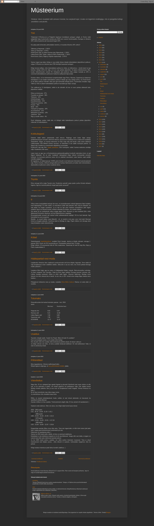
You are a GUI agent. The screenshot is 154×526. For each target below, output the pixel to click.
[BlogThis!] (58, 127)
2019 (100, 62)
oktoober (103, 69)
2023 (100, 52)
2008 (100, 144)
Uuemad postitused (37, 458)
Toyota (34, 179)
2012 (100, 134)
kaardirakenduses (46, 241)
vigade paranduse (52, 147)
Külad (34, 237)
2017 (100, 122)
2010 (100, 139)
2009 (100, 141)
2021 (100, 57)
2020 (100, 60)
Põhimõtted (36, 360)
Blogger (108, 512)
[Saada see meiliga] (56, 127)
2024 (100, 50)
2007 (100, 146)
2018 (100, 119)
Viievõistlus (36, 380)
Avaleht (60, 458)
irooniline (35, 480)
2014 (100, 129)
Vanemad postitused (84, 458)
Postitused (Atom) (42, 461)
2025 (100, 47)
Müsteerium (47, 10)
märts (102, 111)
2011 (100, 136)
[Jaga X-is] (60, 127)
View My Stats (101, 155)
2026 (100, 45)
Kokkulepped (37, 133)
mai (101, 106)
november (103, 67)
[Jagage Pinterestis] (64, 127)
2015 (100, 127)
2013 (100, 131)
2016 (100, 124)
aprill (101, 109)
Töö (33, 33)
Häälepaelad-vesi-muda (43, 258)
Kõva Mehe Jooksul (68, 282)
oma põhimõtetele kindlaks (56, 366)
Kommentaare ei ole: (47, 127)
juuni (101, 79)
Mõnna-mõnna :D (46, 493)
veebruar (103, 114)
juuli (101, 77)
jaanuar (102, 116)
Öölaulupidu (35, 467)
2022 (100, 55)
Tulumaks (36, 298)
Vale (33, 487)
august (102, 74)
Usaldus (35, 334)
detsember (103, 64)
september (103, 72)
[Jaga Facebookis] (62, 127)
